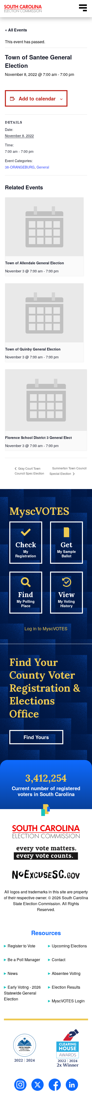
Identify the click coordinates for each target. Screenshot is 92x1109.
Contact (58, 959)
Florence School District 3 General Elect (38, 437)
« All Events (16, 30)
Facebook (55, 1085)
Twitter (37, 1085)
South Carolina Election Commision (23, 8)
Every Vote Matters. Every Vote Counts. (45, 853)
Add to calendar (37, 98)
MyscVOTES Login (68, 1001)
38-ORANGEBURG (20, 167)
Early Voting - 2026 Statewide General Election (22, 993)
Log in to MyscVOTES (46, 628)
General (43, 167)
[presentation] (44, 226)
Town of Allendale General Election (34, 262)
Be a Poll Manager (24, 959)
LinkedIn (72, 1085)
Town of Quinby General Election (33, 349)
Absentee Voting (66, 973)
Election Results (66, 987)
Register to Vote (21, 946)
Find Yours (36, 737)
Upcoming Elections (69, 946)
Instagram (20, 1085)
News (13, 973)
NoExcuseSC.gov (45, 874)
